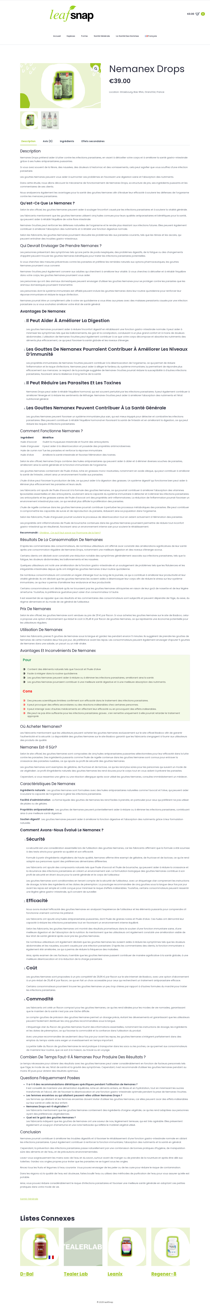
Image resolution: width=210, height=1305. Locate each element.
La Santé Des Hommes (127, 36)
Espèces (71, 36)
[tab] (28, 141)
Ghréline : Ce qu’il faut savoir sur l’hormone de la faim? (70, 532)
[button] (96, 68)
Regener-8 (163, 1274)
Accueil (57, 36)
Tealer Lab (76, 1274)
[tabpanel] (105, 669)
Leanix (115, 1274)
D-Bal (27, 1274)
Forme (84, 36)
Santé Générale (102, 36)
